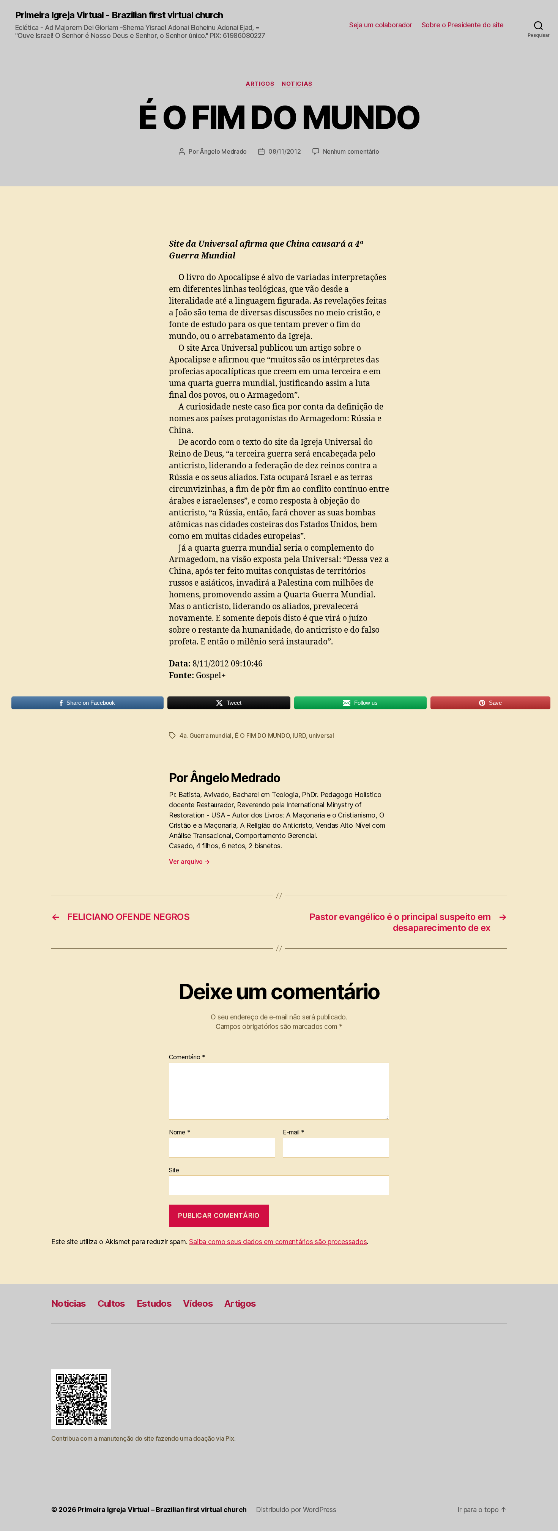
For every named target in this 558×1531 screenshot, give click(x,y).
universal (321, 735)
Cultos (111, 1303)
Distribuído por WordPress (296, 1510)
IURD (299, 735)
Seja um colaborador (380, 25)
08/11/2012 (284, 151)
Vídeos (198, 1303)
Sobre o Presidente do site (463, 25)
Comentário (187, 1057)
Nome (179, 1132)
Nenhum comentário (351, 151)
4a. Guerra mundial (206, 735)
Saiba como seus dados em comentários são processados (278, 1242)
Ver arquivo (189, 861)
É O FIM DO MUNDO (262, 735)
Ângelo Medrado (223, 151)
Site (174, 1169)
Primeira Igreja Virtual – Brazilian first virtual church (162, 1510)
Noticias (297, 83)
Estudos (154, 1303)
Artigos (260, 83)
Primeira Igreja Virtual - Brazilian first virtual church (119, 15)
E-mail (293, 1132)
